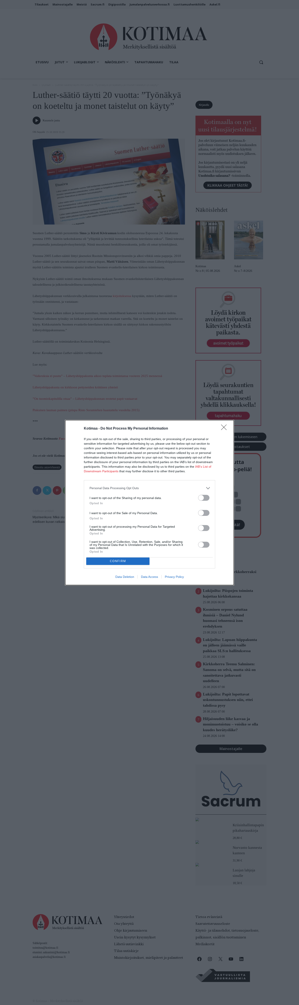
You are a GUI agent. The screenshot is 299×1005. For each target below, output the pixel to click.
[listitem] (149, 488)
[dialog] (149, 502)
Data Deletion (124, 577)
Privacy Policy (174, 577)
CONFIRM (118, 561)
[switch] (203, 498)
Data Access (149, 577)
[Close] (225, 429)
